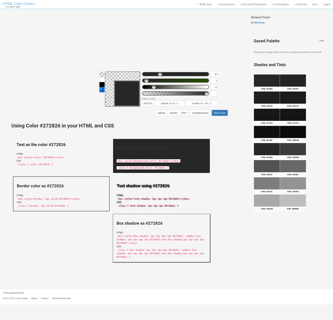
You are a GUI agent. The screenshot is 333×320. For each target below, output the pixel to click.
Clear (321, 40)
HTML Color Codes (18, 3)
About (34, 298)
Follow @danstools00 (13, 293)
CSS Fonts (259, 22)
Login (327, 4)
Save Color (219, 112)
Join (315, 4)
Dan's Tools (21, 298)
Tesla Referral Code (61, 298)
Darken (173, 112)
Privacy (44, 298)
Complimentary (200, 112)
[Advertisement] (112, 41)
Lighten (161, 112)
